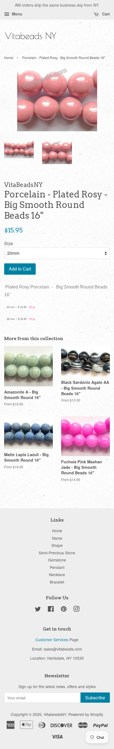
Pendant (57, 567)
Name (57, 538)
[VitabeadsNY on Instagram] (76, 609)
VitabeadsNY (55, 714)
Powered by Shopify (85, 714)
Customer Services (51, 639)
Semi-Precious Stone (57, 552)
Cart (105, 14)
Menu (16, 14)
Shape (57, 545)
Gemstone (57, 560)
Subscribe (95, 697)
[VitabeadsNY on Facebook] (51, 609)
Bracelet (57, 582)
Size (8, 243)
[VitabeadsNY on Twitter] (38, 609)
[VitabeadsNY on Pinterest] (64, 609)
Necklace (57, 574)
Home (8, 57)
